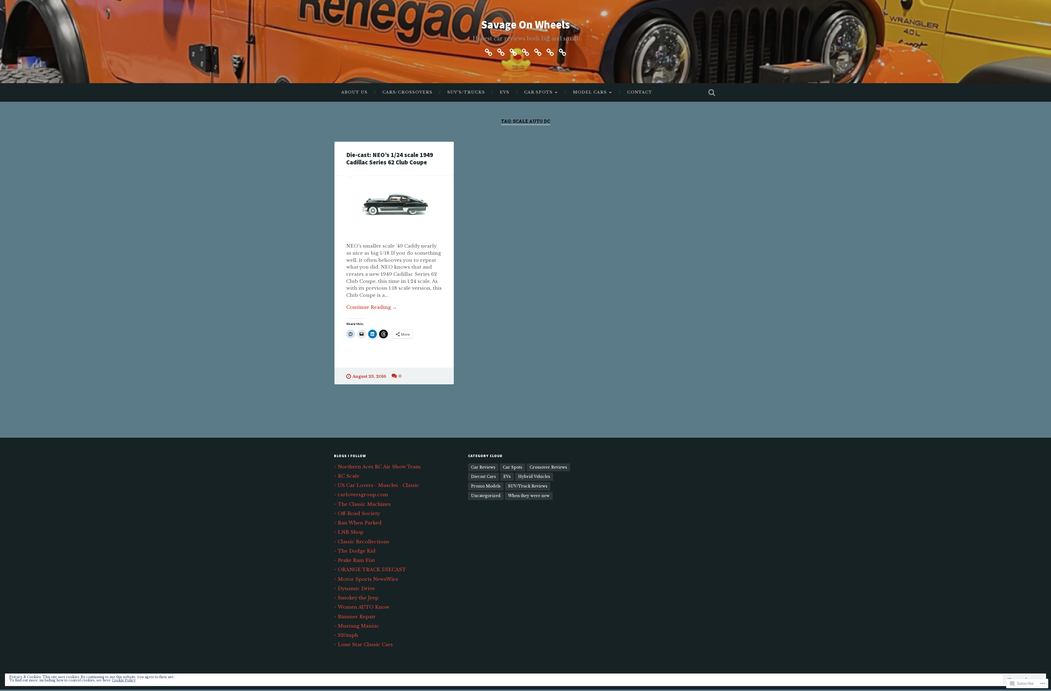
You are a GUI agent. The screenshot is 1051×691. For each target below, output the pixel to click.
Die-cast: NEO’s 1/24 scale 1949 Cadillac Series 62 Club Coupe (389, 158)
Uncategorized (486, 495)
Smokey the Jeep (358, 598)
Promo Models (486, 486)
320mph (348, 635)
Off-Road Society (359, 513)
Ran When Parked (360, 523)
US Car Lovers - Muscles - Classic (378, 485)
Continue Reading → (371, 307)
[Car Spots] (537, 51)
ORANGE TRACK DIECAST (372, 570)
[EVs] (525, 51)
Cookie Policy (124, 680)
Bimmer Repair (357, 617)
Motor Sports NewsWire (368, 579)
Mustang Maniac (358, 626)
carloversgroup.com (363, 495)
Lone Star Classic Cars (365, 644)
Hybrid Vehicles (534, 476)
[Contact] (562, 51)
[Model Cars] (550, 51)
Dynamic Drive (356, 588)
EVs (504, 92)
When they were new (529, 495)
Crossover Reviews (548, 467)
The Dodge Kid (357, 551)
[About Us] (488, 51)
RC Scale (348, 476)
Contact (639, 92)
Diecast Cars (483, 476)
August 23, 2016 (369, 376)
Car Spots (538, 92)
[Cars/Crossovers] (500, 51)
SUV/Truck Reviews (527, 486)
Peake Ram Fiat (356, 560)
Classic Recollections (363, 542)
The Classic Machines (364, 504)
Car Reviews (483, 467)
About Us (354, 92)
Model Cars (590, 92)
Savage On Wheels (525, 24)
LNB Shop (350, 532)
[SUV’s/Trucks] (513, 51)
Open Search (711, 92)
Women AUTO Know (363, 607)
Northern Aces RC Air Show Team (379, 467)
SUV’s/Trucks (466, 92)
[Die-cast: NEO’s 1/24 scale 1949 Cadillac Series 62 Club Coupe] (394, 203)
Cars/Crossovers (407, 92)
